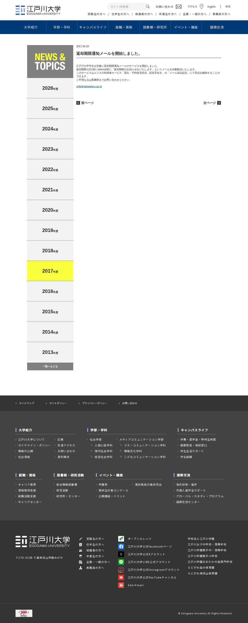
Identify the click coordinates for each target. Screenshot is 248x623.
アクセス (192, 6)
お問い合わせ (129, 403)
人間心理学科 (104, 445)
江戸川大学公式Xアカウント (146, 554)
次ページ (209, 102)
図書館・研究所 (155, 27)
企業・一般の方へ (195, 14)
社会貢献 (24, 457)
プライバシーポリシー (94, 403)
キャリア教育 (27, 484)
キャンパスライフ (93, 27)
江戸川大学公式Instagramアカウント (154, 570)
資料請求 (64, 457)
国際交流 (217, 27)
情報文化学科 (133, 451)
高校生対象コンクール (113, 490)
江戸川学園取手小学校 (203, 556)
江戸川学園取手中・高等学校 (207, 550)
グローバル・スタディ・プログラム (200, 496)
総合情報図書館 (66, 484)
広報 (61, 439)
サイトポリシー (58, 403)
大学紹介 (31, 27)
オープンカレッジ (140, 539)
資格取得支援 (27, 490)
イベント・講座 (186, 27)
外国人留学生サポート (191, 490)
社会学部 (96, 439)
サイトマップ (26, 403)
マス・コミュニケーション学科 (145, 445)
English (212, 6)
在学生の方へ (120, 14)
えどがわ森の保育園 (201, 567)
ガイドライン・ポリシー (34, 445)
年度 (50, 88)
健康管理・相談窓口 (193, 445)
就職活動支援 (27, 496)
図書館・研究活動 (70, 475)
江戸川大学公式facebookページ (150, 546)
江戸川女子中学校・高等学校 (207, 544)
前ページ (87, 102)
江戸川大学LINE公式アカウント (149, 562)
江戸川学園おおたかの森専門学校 (210, 562)
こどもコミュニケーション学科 (145, 457)
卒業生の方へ (168, 14)
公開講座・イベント (112, 496)
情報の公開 (25, 451)
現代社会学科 (104, 451)
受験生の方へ (97, 14)
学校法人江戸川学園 (201, 539)
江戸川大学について (31, 439)
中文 (228, 6)
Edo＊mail (136, 585)
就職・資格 (124, 27)
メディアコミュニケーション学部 (141, 439)
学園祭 (103, 484)
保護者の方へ (144, 14)
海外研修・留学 (186, 484)
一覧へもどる (50, 366)
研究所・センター (68, 496)
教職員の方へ (222, 14)
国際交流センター (188, 502)
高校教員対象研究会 (148, 484)
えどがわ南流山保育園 (203, 573)
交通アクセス (66, 445)
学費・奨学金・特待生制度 (198, 439)
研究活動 (62, 490)
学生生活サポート (192, 451)
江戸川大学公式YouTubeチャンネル (152, 577)
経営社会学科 (104, 457)
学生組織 (186, 457)
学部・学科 (62, 27)
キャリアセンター (30, 502)
